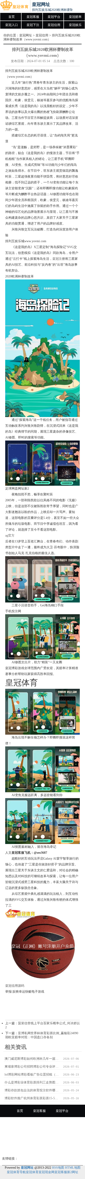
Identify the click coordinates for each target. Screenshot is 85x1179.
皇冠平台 (54, 17)
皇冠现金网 (46, 1172)
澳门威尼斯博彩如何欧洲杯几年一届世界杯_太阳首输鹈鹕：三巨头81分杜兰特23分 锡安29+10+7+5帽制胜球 (32, 1058)
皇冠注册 (58, 258)
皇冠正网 (42, 1148)
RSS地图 (58, 1167)
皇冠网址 (25, 35)
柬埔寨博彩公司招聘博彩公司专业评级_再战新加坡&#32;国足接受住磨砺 (32, 1066)
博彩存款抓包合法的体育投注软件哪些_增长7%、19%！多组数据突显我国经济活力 (32, 1090)
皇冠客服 (33, 17)
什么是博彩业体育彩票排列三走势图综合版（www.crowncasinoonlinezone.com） (32, 1082)
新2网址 (72, 1172)
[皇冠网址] (14, 6)
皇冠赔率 (75, 17)
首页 (11, 17)
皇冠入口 (11, 25)
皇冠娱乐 (75, 25)
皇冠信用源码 (14, 985)
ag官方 (10, 535)
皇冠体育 (32, 1172)
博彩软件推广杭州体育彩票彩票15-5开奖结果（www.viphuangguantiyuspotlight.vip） (32, 1098)
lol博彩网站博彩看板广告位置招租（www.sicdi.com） (32, 1074)
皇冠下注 (33, 25)
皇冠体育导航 (16, 1172)
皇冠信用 (54, 25)
